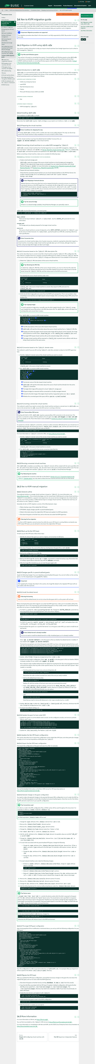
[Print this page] (84, 39)
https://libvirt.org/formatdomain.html (27, 790)
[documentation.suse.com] (3, 10)
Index (6, 10)
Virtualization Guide (35, 10)
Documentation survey (87, 15)
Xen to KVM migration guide (66, 10)
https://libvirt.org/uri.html (56, 433)
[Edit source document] (78, 20)
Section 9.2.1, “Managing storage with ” (46, 168)
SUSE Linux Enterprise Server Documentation (19, 10)
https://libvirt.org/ (22, 496)
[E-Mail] (82, 39)
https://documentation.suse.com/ (26, 1026)
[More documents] (1, 13)
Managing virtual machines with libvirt (49, 10)
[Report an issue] (75, 20)
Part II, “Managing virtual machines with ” (56, 149)
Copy (77, 118)
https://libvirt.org (41, 1019)
